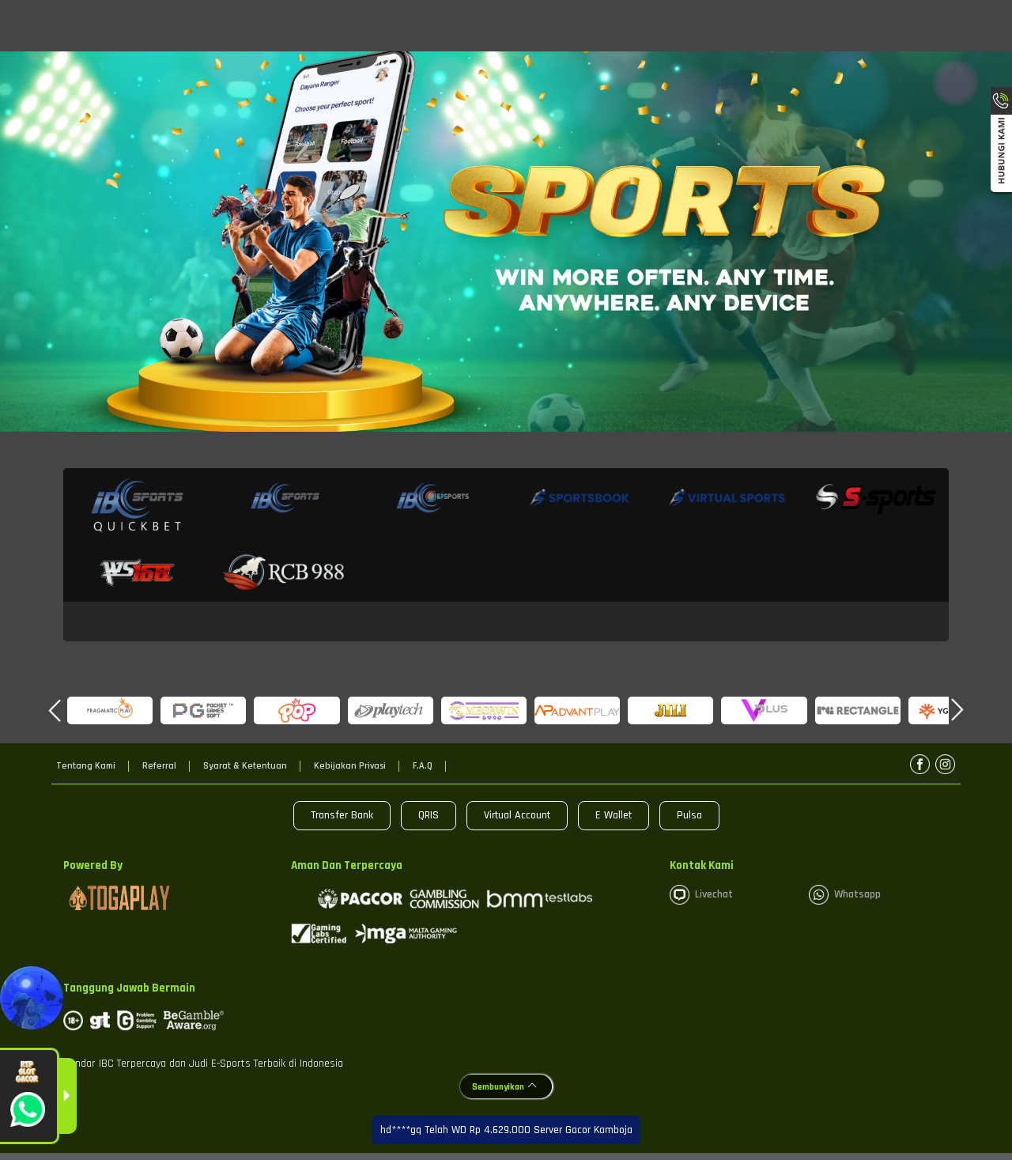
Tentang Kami (85, 766)
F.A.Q (422, 766)
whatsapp (857, 894)
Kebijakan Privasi (350, 766)
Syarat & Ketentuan (245, 766)
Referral (159, 766)
